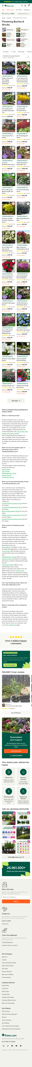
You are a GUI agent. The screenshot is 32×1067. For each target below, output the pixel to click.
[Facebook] (12, 1045)
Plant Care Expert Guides (9, 962)
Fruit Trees (19, 10)
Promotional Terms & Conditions (11, 1029)
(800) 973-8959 (17, 755)
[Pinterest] (20, 1045)
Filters (7, 51)
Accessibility (5, 1023)
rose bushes (21, 431)
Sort (14, 51)
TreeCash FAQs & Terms (9, 1000)
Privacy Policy (6, 1011)
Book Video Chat (16, 751)
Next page (15, 400)
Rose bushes (6, 469)
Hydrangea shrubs (8, 477)
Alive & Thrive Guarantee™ (9, 1014)
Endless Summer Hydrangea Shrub (13, 515)
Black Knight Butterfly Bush (10, 511)
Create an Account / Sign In (10, 945)
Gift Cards (5, 968)
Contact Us (12, 625)
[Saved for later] (13, 63)
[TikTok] (8, 1045)
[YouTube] (16, 1045)
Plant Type (21, 51)
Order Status (5, 985)
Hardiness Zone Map (8, 997)
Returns (4, 1017)
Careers (4, 959)
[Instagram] (3, 1045)
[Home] (9, 5)
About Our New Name (8, 1003)
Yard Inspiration (6, 977)
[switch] (27, 57)
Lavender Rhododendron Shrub (12, 507)
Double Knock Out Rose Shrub (12, 519)
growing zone (19, 570)
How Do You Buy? (10, 665)
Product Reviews (7, 971)
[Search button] (22, 5)
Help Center (5, 991)
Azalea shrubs (6, 475)
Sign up (16, 901)
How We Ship (6, 994)
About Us (4, 957)
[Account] (25, 5)
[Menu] (3, 5)
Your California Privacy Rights (10, 1026)
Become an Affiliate (7, 974)
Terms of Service (6, 1020)
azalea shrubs (14, 433)
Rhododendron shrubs (9, 473)
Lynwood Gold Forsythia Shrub (12, 503)
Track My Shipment (7, 942)
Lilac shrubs (6, 471)
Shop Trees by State (7, 965)
